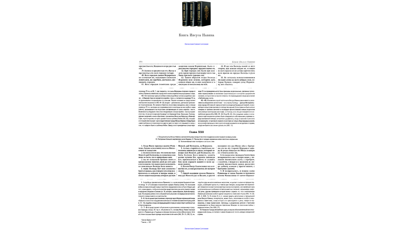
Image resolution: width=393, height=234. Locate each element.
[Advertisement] (8, 46)
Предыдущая (189, 44)
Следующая (204, 44)
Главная (197, 44)
